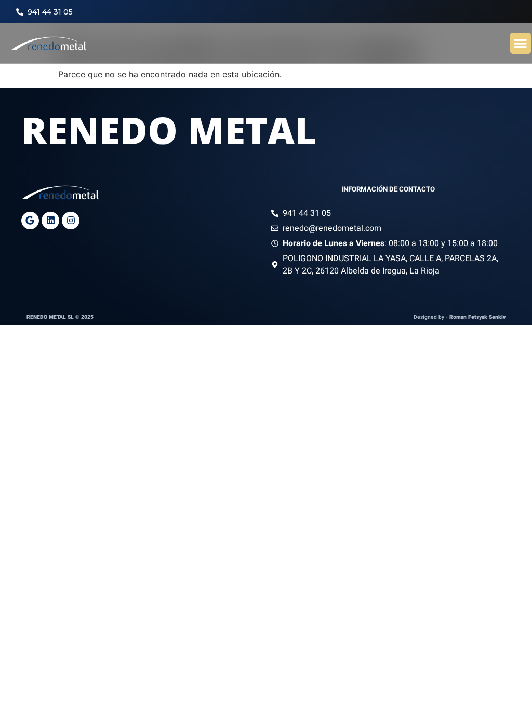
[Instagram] (70, 220)
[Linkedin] (50, 220)
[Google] (30, 220)
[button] (520, 43)
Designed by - (460, 317)
